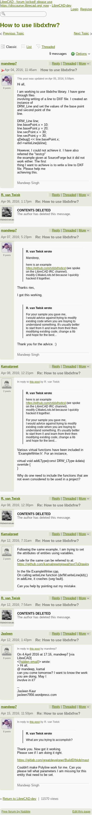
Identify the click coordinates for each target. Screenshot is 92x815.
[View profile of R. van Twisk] (6, 214)
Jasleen (7, 633)
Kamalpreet (9, 366)
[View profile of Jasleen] (6, 652)
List (29, 47)
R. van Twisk (10, 195)
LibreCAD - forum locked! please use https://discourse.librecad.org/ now (26, 3)
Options (81, 54)
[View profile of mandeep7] (6, 82)
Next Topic (81, 33)
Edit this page (81, 811)
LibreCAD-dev (61, 5)
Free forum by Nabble (15, 811)
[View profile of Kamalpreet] (6, 385)
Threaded (48, 47)
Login (74, 9)
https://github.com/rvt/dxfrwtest (46, 268)
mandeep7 (9, 63)
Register (86, 9)
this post (35, 381)
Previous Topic (13, 33)
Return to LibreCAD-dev (19, 799)
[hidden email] (29, 662)
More (82, 63)
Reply (56, 63)
